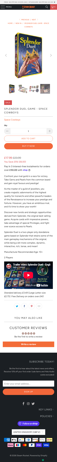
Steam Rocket (23, 455)
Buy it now (28, 146)
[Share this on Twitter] (17, 306)
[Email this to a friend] (39, 306)
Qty (5, 125)
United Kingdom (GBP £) (26, 432)
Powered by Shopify (38, 455)
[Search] (46, 7)
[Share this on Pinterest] (32, 306)
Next (34, 20)
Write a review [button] (28, 344)
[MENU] (1, 7)
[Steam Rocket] (28, 7)
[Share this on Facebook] (24, 306)
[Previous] (6, 55)
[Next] (51, 55)
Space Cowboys (12, 119)
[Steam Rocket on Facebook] (23, 404)
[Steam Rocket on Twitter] (33, 404)
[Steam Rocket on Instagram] (28, 404)
